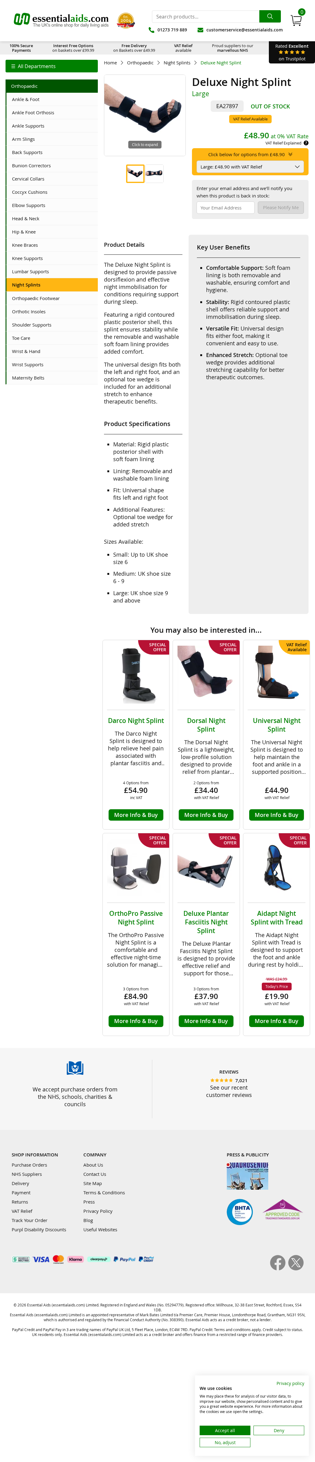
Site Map (92, 1183)
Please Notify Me (281, 207)
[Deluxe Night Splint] (135, 173)
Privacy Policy (98, 1211)
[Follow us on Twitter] (296, 1268)
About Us (93, 1165)
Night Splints (177, 63)
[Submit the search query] (270, 16)
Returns (20, 1202)
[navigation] (52, 66)
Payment (21, 1192)
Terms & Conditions (104, 1192)
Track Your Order (29, 1220)
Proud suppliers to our (232, 48)
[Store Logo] (61, 21)
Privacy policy (290, 1383)
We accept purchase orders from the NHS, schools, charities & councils (75, 1097)
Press (89, 1202)
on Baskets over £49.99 (134, 48)
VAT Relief (22, 1211)
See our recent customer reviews (229, 1091)
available (183, 48)
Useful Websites (100, 1229)
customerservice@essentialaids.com (244, 30)
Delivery (20, 1183)
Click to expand (145, 144)
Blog (88, 1220)
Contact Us (94, 1174)
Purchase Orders (29, 1165)
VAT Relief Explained (283, 142)
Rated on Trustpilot (292, 52)
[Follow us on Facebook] (279, 1268)
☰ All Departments (33, 66)
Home (110, 63)
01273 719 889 (172, 30)
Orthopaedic (140, 63)
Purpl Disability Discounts (39, 1229)
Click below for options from (246, 154)
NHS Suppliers (27, 1174)
